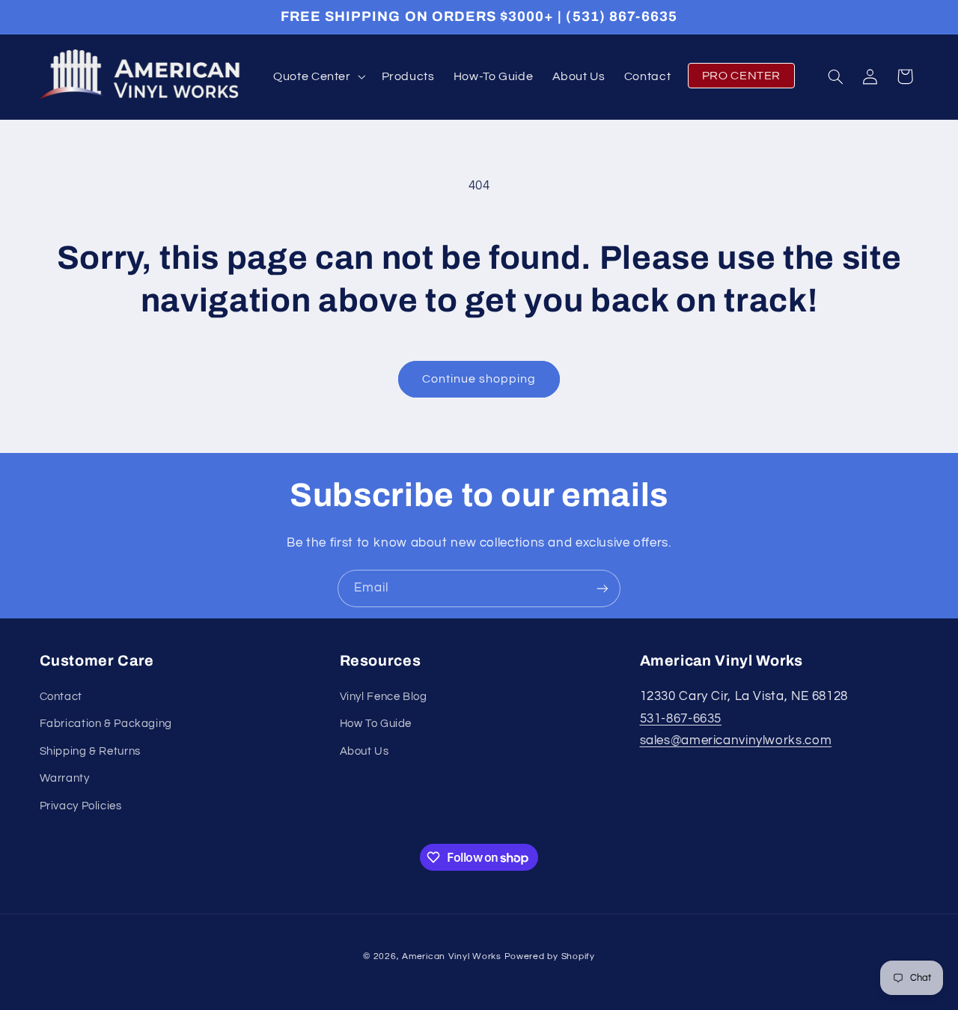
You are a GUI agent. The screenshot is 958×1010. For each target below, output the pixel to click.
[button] (318, 77)
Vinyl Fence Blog (383, 697)
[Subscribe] (602, 588)
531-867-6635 (681, 718)
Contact (61, 697)
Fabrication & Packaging (106, 724)
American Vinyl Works (451, 956)
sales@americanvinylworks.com (736, 741)
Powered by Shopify (549, 956)
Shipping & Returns (90, 752)
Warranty (65, 779)
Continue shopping (479, 379)
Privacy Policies (81, 806)
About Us (364, 752)
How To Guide (376, 724)
